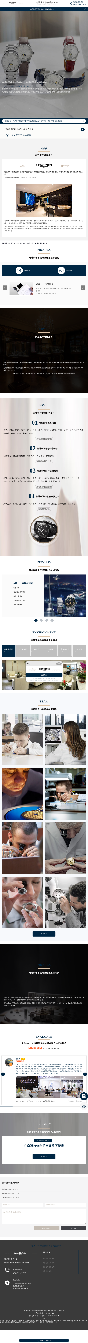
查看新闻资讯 (44, 509)
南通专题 (30, 243)
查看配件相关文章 (44, 487)
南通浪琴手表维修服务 (47, 2)
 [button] (85, 1074)
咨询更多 (44, 934)
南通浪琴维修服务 (49, 1101)
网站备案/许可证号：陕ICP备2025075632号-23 (44, 1316)
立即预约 (44, 675)
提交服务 (73, 1228)
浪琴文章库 (46, 1252)
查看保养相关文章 (44, 461)
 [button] (3, 1074)
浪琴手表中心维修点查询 (17, 243)
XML (44, 1318)
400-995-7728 (46, 1228)
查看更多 (44, 1156)
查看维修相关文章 (44, 439)
